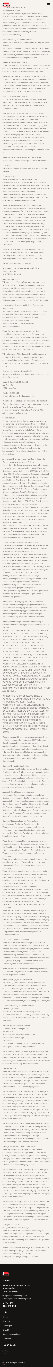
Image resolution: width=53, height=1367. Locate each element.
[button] (49, 5)
